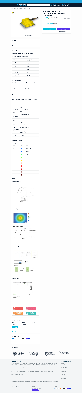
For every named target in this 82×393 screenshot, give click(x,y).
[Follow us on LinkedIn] (40, 388)
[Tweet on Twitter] (67, 18)
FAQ (61, 368)
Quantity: (44, 26)
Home (12, 8)
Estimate (15, 327)
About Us (62, 363)
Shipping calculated (50, 23)
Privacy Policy (63, 372)
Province (23, 322)
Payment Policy (63, 371)
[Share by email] (69, 18)
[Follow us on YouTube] (39, 388)
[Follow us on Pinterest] (37, 388)
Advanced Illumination (46, 17)
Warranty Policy (63, 378)
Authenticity (63, 364)
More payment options (63, 31)
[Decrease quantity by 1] (47, 26)
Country (13, 322)
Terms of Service (63, 377)
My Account (64, 5)
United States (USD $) (15, 386)
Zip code (33, 322)
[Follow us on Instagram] (35, 388)
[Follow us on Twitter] (34, 388)
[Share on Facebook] (64, 18)
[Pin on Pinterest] (65, 18)
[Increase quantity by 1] (52, 26)
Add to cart (49, 29)
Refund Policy (14, 331)
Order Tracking (63, 370)
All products (15, 8)
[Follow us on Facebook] (32, 388)
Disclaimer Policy (64, 367)
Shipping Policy (63, 375)
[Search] (51, 5)
